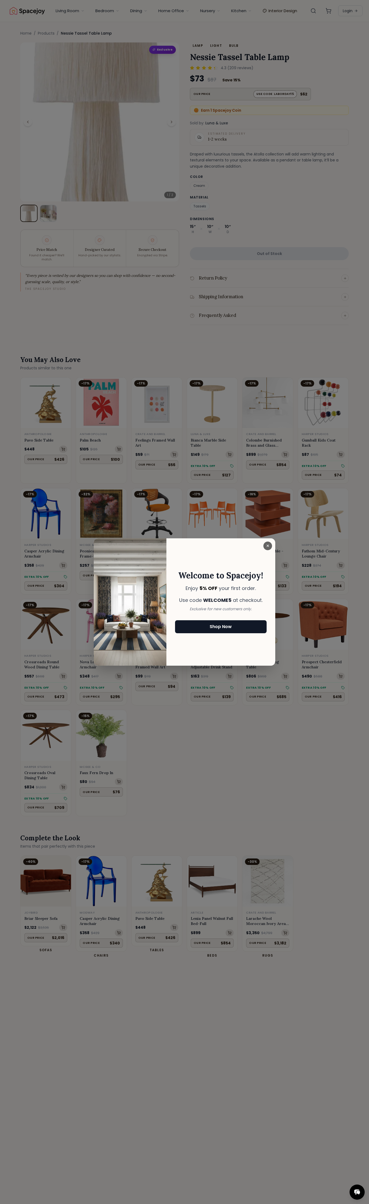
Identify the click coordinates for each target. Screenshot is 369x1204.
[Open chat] (357, 1192)
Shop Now (221, 626)
